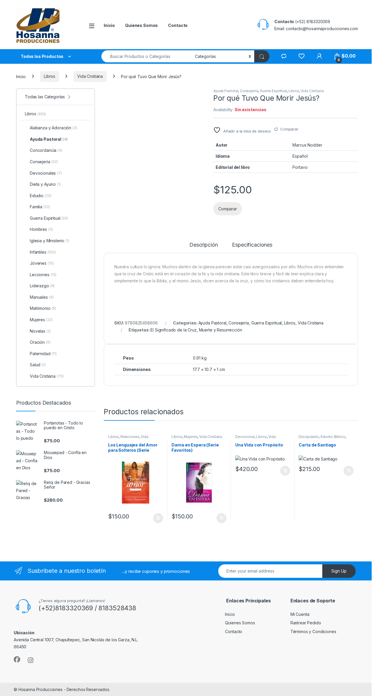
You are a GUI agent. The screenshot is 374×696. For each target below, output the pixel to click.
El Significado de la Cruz (173, 329)
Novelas (40, 331)
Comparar (289, 129)
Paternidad (43, 353)
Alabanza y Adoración (53, 127)
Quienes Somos (141, 25)
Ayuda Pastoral (225, 91)
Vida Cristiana (90, 76)
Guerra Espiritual (273, 91)
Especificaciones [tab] (252, 245)
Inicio (109, 25)
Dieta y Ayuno (45, 184)
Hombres (41, 229)
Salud (38, 364)
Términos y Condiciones (313, 631)
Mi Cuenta (299, 614)
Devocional (244, 436)
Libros (49, 76)
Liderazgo (42, 285)
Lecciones (43, 274)
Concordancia (46, 150)
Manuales (41, 297)
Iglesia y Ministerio (49, 240)
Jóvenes (41, 263)
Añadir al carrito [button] (157, 518)
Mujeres (191, 436)
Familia (40, 206)
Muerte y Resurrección (220, 329)
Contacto (178, 25)
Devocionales (46, 173)
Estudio (40, 195)
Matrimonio (43, 308)
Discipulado (308, 436)
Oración (40, 342)
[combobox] (146, 56)
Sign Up (339, 570)
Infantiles (43, 252)
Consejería (249, 91)
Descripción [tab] (203, 245)
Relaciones (129, 436)
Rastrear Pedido (305, 622)
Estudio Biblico (333, 436)
